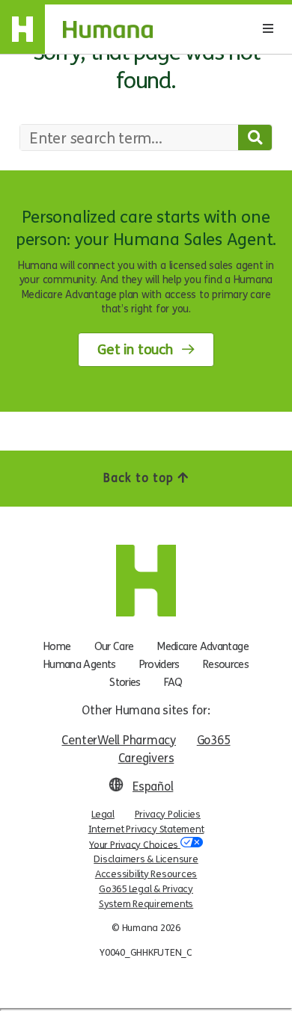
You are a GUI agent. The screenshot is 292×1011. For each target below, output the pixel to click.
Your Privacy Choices (134, 844)
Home (56, 646)
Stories (125, 682)
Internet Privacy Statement (146, 829)
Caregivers (146, 758)
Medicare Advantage (202, 646)
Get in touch (134, 349)
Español (153, 786)
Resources (226, 664)
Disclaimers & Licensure (146, 859)
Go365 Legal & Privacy (146, 889)
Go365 (214, 740)
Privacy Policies (168, 814)
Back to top (140, 478)
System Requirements (146, 904)
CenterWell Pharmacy (118, 740)
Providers (159, 664)
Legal (103, 814)
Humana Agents (79, 664)
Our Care (114, 646)
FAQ (173, 682)
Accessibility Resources (146, 874)
